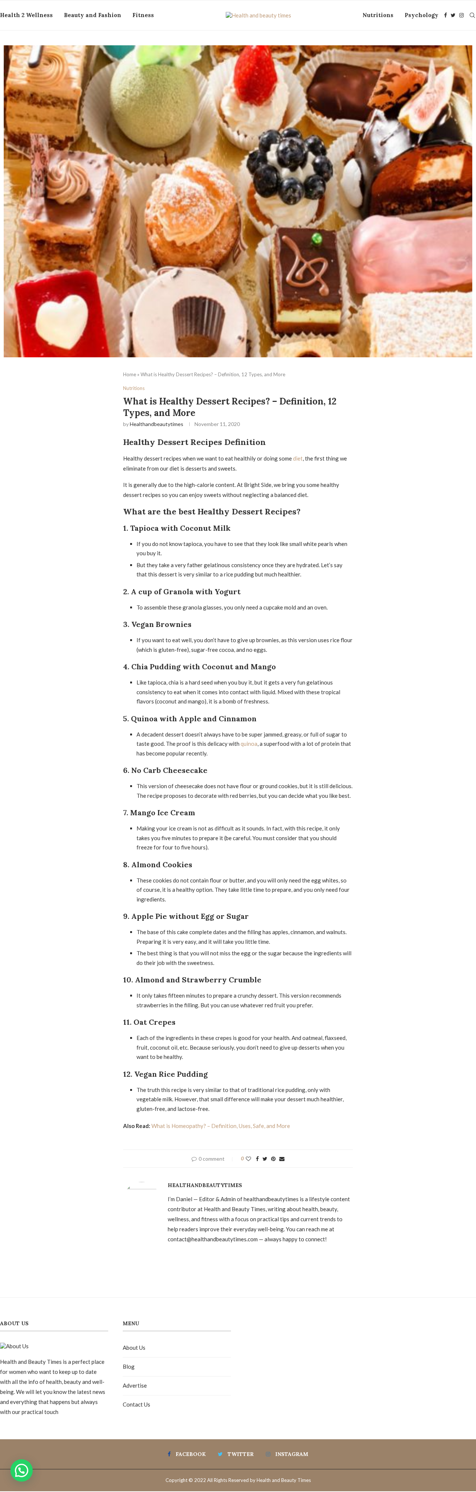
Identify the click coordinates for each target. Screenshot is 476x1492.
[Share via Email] (281, 1158)
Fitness (143, 15)
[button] (21, 1470)
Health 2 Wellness (26, 15)
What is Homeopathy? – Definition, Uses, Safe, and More (220, 1125)
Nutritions (378, 15)
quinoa (249, 743)
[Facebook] (445, 15)
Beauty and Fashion (92, 15)
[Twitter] (453, 15)
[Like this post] (248, 1158)
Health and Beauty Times (284, 1480)
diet (298, 458)
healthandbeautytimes (156, 424)
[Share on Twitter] (265, 1158)
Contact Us (136, 1404)
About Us (134, 1347)
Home (129, 374)
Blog (129, 1366)
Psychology (421, 15)
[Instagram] (461, 15)
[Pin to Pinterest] (273, 1158)
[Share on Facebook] (257, 1158)
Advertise (135, 1385)
